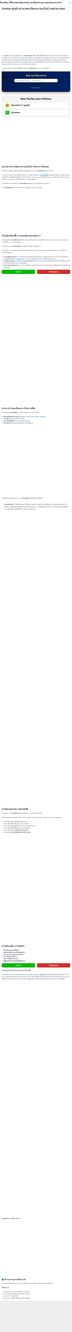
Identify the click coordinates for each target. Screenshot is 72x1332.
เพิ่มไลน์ (18, 272)
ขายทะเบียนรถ (44, 175)
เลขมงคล (42, 416)
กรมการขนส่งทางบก (18, 259)
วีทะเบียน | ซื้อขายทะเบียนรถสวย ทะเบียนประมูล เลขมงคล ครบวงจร (31, 2)
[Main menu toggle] (70, 2)
